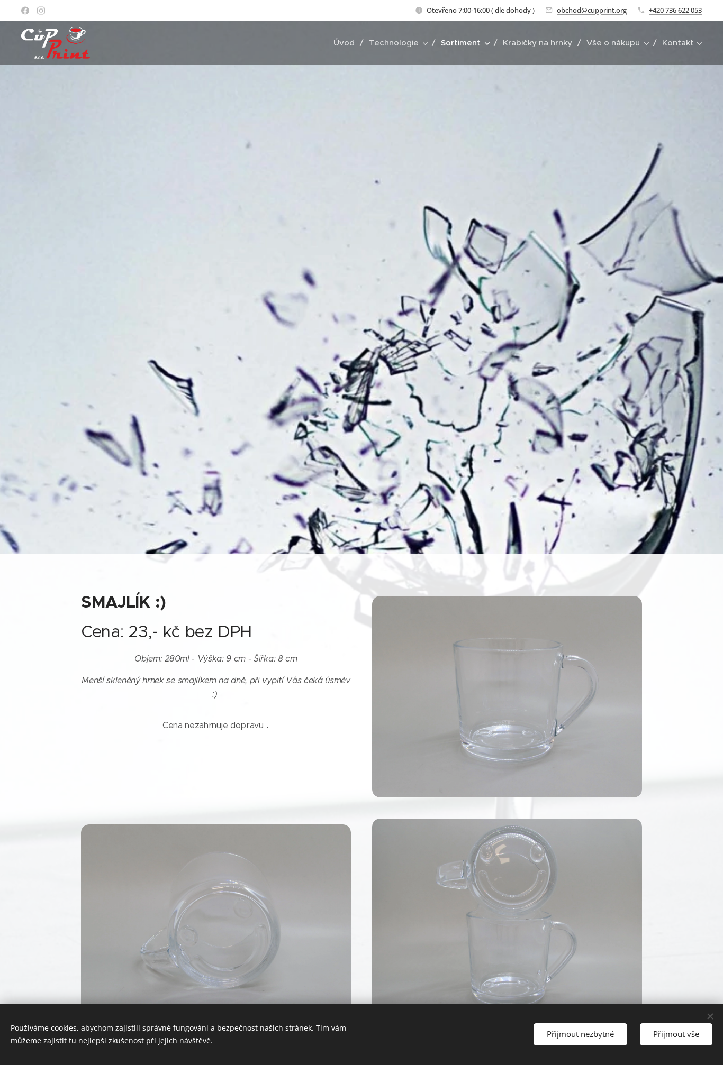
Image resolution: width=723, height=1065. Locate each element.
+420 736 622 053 (675, 10)
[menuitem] (347, 43)
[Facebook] (25, 11)
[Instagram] (41, 11)
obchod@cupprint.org (592, 10)
